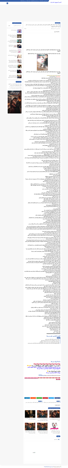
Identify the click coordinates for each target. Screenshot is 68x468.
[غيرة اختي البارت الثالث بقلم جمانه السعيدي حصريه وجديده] (30, 414)
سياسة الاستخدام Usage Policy (35, 0)
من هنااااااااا (42, 375)
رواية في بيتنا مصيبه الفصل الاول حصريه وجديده (52, 339)
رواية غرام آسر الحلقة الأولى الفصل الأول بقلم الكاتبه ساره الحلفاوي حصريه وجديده (55, 431)
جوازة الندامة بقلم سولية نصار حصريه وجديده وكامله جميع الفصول (49, 341)
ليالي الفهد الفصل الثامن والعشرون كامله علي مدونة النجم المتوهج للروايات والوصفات (12, 41)
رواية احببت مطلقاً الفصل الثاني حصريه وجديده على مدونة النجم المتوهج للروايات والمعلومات (12, 66)
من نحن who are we (23, 0)
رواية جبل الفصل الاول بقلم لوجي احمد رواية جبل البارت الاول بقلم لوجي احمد (13, 51)
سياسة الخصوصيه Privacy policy (44, 0)
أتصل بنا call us (28, 0)
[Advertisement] (34, 14)
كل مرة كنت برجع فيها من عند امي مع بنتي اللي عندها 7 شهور (50, 340)
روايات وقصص (58, 22)
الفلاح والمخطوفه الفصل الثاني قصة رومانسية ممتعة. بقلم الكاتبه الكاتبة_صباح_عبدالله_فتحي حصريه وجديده (43, 343)
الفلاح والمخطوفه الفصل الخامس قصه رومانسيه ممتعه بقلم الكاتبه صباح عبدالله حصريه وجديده (43, 431)
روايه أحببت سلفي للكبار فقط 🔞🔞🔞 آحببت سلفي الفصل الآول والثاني (13, 46)
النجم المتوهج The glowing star (53, 2)
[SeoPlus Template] (60, 466)
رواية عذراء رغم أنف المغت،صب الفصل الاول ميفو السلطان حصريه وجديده (55, 419)
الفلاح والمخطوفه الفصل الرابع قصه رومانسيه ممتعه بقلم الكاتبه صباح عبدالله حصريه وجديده (30, 431)
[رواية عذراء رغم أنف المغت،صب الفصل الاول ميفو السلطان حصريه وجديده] (54, 414)
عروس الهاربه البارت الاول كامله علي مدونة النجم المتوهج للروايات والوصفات (12, 36)
